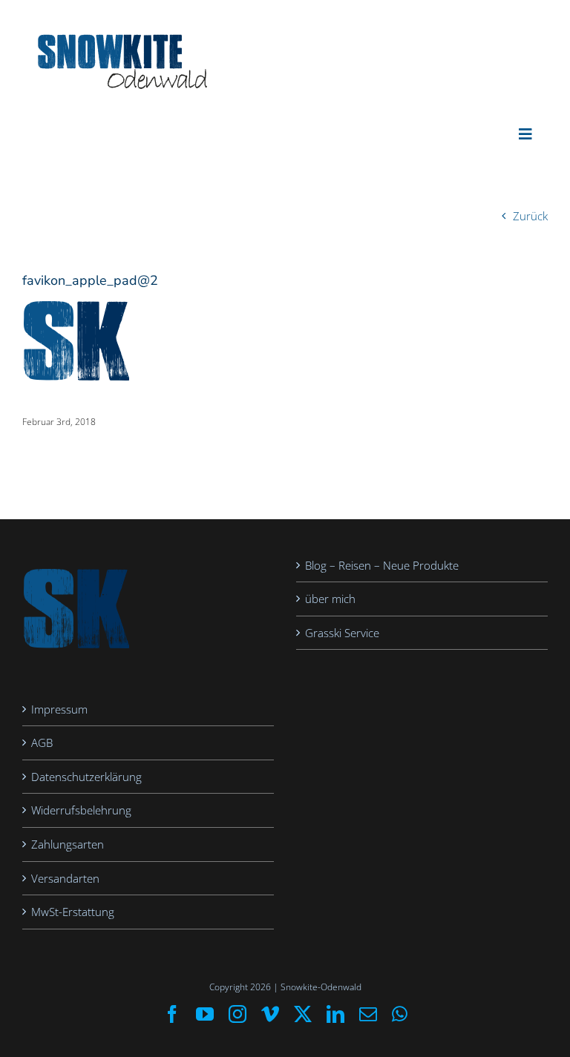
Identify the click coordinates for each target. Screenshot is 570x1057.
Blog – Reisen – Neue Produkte (382, 565)
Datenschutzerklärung (86, 776)
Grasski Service (342, 632)
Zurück (530, 215)
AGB (42, 742)
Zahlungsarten (67, 844)
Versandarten (65, 878)
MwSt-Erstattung (72, 911)
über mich (330, 598)
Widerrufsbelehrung (81, 810)
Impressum (59, 709)
